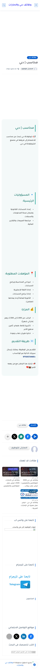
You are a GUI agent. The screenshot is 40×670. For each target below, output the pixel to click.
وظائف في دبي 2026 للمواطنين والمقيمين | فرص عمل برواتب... (29, 483)
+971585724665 (29, 357)
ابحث (33, 652)
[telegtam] (9, 636)
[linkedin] (23, 636)
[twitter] (16, 636)
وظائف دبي (32, 57)
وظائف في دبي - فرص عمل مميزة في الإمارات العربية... (29, 505)
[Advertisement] (20, 35)
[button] (28, 436)
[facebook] (31, 636)
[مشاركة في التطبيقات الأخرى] (8, 436)
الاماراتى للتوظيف (27, 69)
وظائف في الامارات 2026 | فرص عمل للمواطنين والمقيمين (11, 483)
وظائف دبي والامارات (20, 5)
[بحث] (4, 5)
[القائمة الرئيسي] (36, 5)
